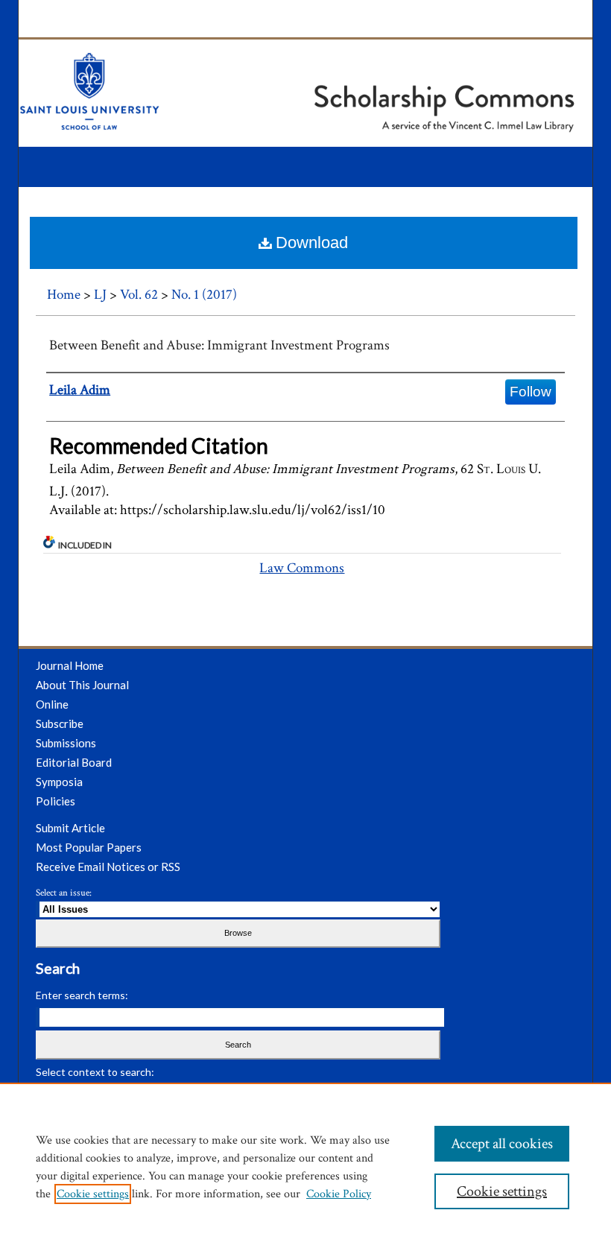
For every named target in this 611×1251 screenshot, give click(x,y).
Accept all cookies (502, 1143)
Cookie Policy (338, 1194)
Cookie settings (93, 1194)
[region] (305, 1167)
